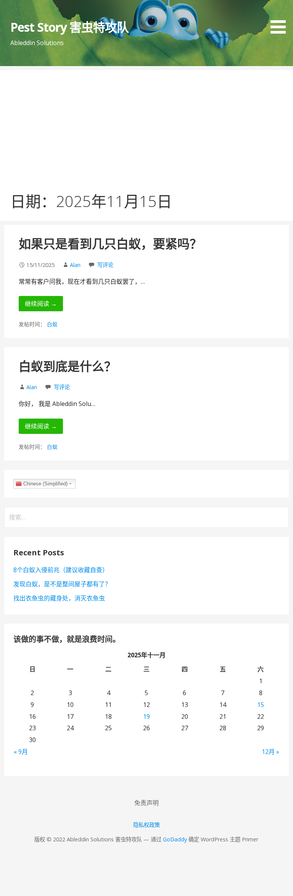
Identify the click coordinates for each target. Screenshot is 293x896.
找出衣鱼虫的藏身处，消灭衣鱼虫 (59, 598)
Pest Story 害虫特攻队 (69, 27)
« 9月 (21, 751)
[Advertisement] (146, 123)
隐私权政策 (146, 824)
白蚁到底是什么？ (67, 366)
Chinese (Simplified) (45, 484)
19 (146, 716)
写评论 (105, 264)
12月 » (270, 751)
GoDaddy (175, 839)
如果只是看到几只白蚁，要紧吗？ (110, 243)
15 (260, 704)
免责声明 (146, 803)
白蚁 (52, 324)
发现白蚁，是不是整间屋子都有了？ (62, 584)
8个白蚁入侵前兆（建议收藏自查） (60, 570)
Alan (75, 264)
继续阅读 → (41, 303)
